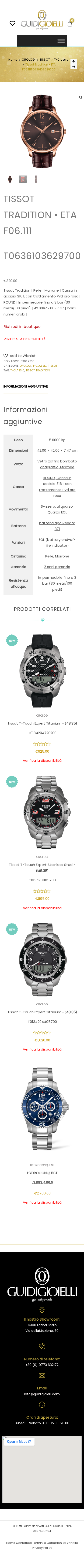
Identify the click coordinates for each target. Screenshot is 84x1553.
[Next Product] (73, 66)
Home (13, 60)
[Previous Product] (73, 61)
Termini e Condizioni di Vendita (55, 1543)
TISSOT (45, 60)
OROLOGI (28, 60)
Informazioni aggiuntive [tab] (26, 386)
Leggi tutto (42, 1216)
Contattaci (24, 1543)
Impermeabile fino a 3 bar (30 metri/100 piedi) (57, 583)
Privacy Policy (42, 1548)
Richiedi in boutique (22, 326)
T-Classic (61, 60)
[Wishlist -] (12, 24)
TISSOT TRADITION (38, 370)
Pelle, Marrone (57, 556)
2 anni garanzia (57, 566)
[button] (20, 355)
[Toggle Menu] (61, 41)
